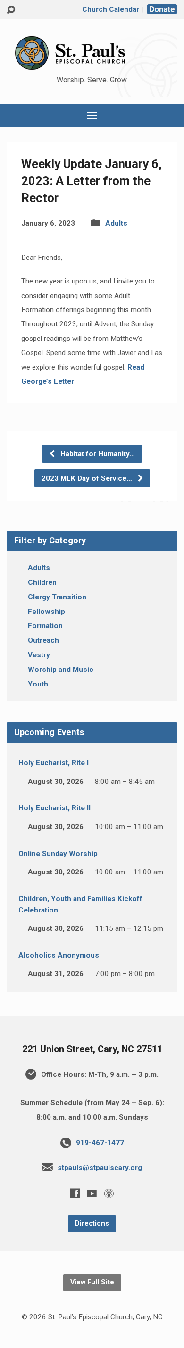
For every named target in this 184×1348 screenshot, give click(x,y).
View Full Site (92, 1282)
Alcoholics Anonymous (58, 955)
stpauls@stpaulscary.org (100, 1167)
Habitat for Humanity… (97, 454)
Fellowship (46, 611)
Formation (45, 626)
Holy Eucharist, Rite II (54, 808)
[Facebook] (75, 1193)
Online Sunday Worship (58, 853)
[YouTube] (92, 1193)
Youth (38, 684)
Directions (92, 1223)
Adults (116, 223)
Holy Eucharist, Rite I (53, 763)
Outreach (43, 640)
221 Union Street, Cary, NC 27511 (92, 1049)
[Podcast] (109, 1193)
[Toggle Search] (11, 10)
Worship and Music (60, 669)
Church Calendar (110, 9)
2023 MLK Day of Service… (88, 478)
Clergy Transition (57, 597)
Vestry (39, 655)
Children (42, 582)
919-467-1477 (100, 1142)
